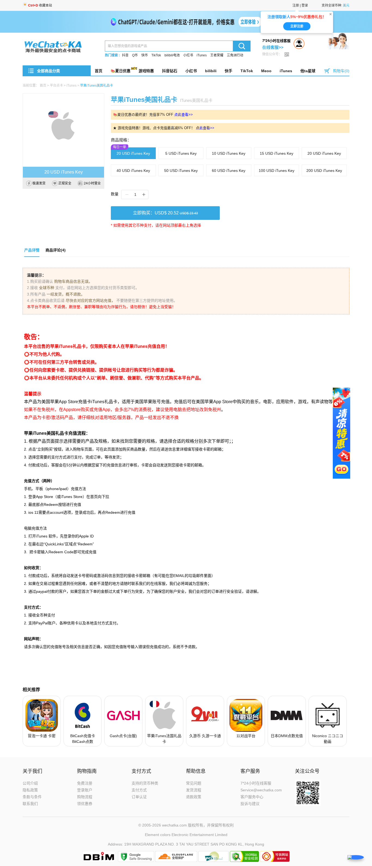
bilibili (211, 71)
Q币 (135, 55)
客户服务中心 (251, 797)
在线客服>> (272, 47)
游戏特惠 (146, 71)
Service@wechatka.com (261, 790)
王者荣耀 (216, 55)
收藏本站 (40, 5)
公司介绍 (30, 783)
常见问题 (193, 783)
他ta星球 (307, 71)
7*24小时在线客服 (255, 783)
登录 (304, 5)
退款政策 (193, 797)
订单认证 (139, 797)
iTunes (202, 55)
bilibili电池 (172, 55)
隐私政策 (30, 790)
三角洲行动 (235, 55)
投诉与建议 (250, 803)
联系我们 (30, 803)
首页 (98, 71)
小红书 (188, 55)
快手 (228, 71)
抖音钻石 (169, 71)
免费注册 (84, 783)
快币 (144, 55)
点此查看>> (183, 115)
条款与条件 (32, 797)
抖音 (125, 55)
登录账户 (84, 790)
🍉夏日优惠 (120, 71)
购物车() (341, 71)
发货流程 (193, 790)
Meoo (266, 71)
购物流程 (84, 797)
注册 (295, 5)
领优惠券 (84, 803)
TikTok (156, 55)
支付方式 (139, 790)
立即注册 (296, 29)
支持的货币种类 (145, 783)
